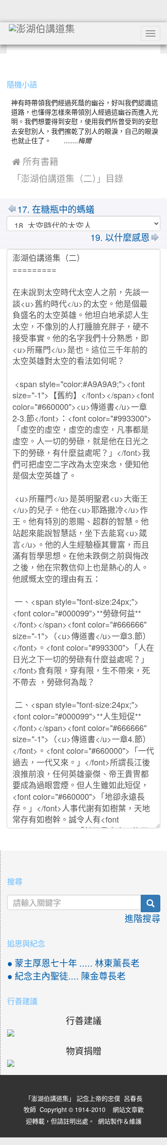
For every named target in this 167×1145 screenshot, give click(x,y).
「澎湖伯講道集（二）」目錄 (67, 178)
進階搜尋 (142, 918)
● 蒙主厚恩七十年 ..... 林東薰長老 (73, 963)
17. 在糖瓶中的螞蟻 (55, 209)
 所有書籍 (35, 161)
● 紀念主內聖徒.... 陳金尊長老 (66, 976)
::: (9, 61)
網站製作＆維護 (120, 1121)
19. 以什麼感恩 (120, 237)
